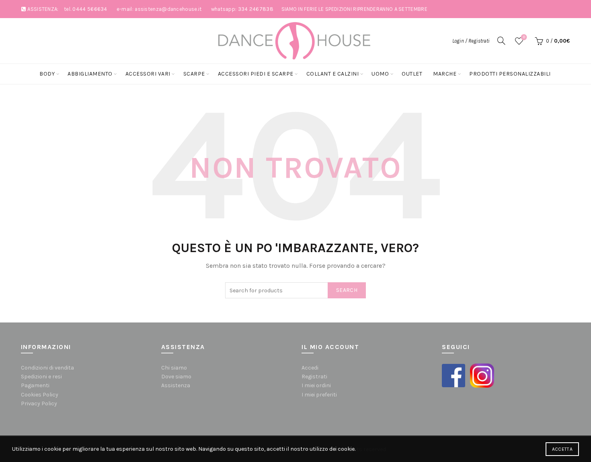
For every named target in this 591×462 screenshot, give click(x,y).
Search (346, 290)
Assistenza (175, 385)
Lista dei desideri (524, 37)
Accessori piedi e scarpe (255, 73)
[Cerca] (501, 41)
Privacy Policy (39, 403)
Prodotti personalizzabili (510, 73)
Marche (444, 73)
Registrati (314, 376)
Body (47, 73)
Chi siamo (174, 367)
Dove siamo (176, 376)
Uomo (380, 73)
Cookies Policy (39, 394)
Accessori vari (147, 73)
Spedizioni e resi (41, 376)
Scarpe (194, 73)
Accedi (310, 367)
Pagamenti (35, 385)
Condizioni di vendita (47, 367)
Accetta (562, 449)
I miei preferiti (319, 394)
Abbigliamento (90, 73)
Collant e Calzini (332, 73)
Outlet (412, 73)
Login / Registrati (471, 41)
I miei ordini (316, 385)
